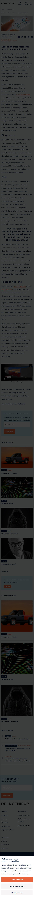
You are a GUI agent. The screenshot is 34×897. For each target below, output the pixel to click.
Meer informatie (17, 893)
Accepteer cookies (17, 880)
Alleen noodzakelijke (17, 886)
